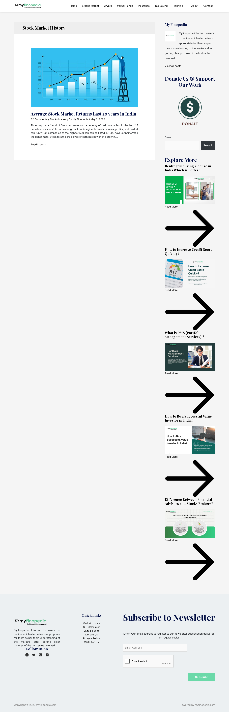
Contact (208, 5)
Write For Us (91, 642)
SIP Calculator (91, 627)
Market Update (91, 623)
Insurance (144, 5)
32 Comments (39, 119)
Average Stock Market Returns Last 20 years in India (83, 114)
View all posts (173, 65)
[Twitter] (33, 655)
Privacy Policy (91, 638)
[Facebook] (27, 655)
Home (73, 5)
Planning (178, 5)
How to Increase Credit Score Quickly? (188, 251)
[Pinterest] (40, 655)
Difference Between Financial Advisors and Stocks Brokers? (189, 501)
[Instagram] (47, 655)
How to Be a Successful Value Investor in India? (188, 418)
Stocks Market (90, 5)
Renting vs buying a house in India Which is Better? (188, 168)
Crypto (108, 5)
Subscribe (201, 677)
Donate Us (91, 634)
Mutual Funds (125, 5)
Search (169, 137)
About (194, 5)
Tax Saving (161, 5)
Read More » (38, 144)
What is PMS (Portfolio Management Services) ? (184, 334)
